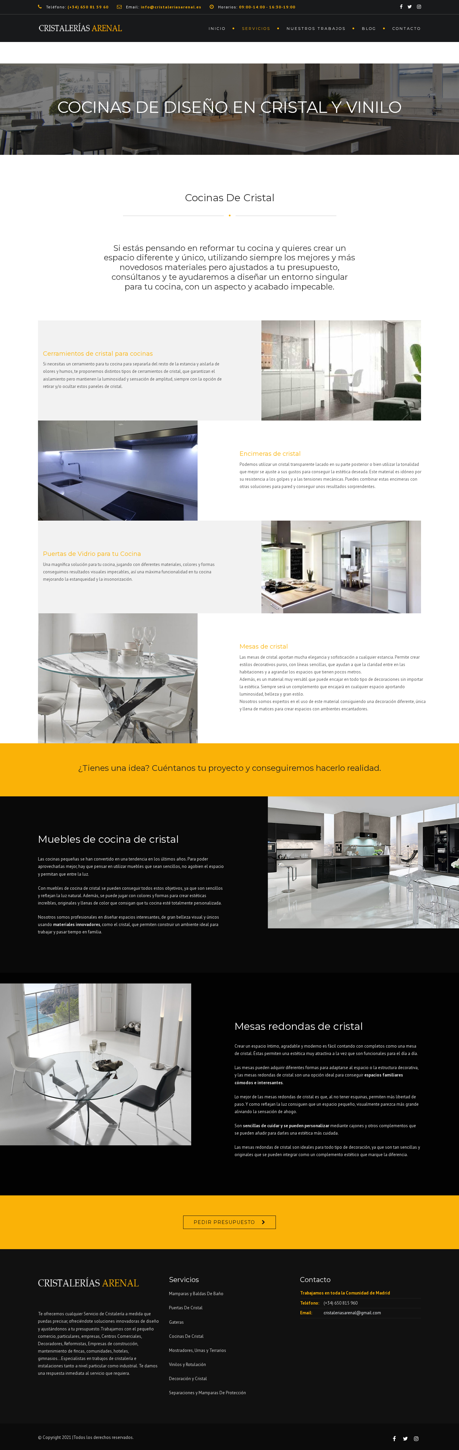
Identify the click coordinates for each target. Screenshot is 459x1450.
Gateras (176, 1322)
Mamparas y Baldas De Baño (196, 1294)
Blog (369, 28)
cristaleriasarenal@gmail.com (352, 1313)
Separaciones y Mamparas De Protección (207, 1393)
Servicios (256, 28)
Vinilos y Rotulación (187, 1364)
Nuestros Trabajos (316, 28)
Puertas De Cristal (186, 1308)
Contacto (406, 28)
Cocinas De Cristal (186, 1336)
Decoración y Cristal (188, 1378)
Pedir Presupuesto (224, 1222)
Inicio (217, 28)
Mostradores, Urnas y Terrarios (197, 1350)
